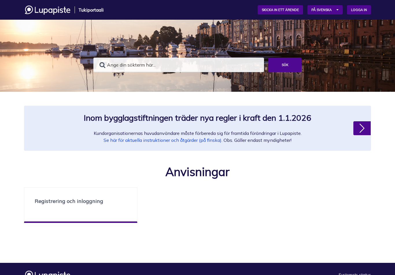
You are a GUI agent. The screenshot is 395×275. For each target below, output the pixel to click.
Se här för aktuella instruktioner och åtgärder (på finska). (163, 140)
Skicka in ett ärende (280, 10)
